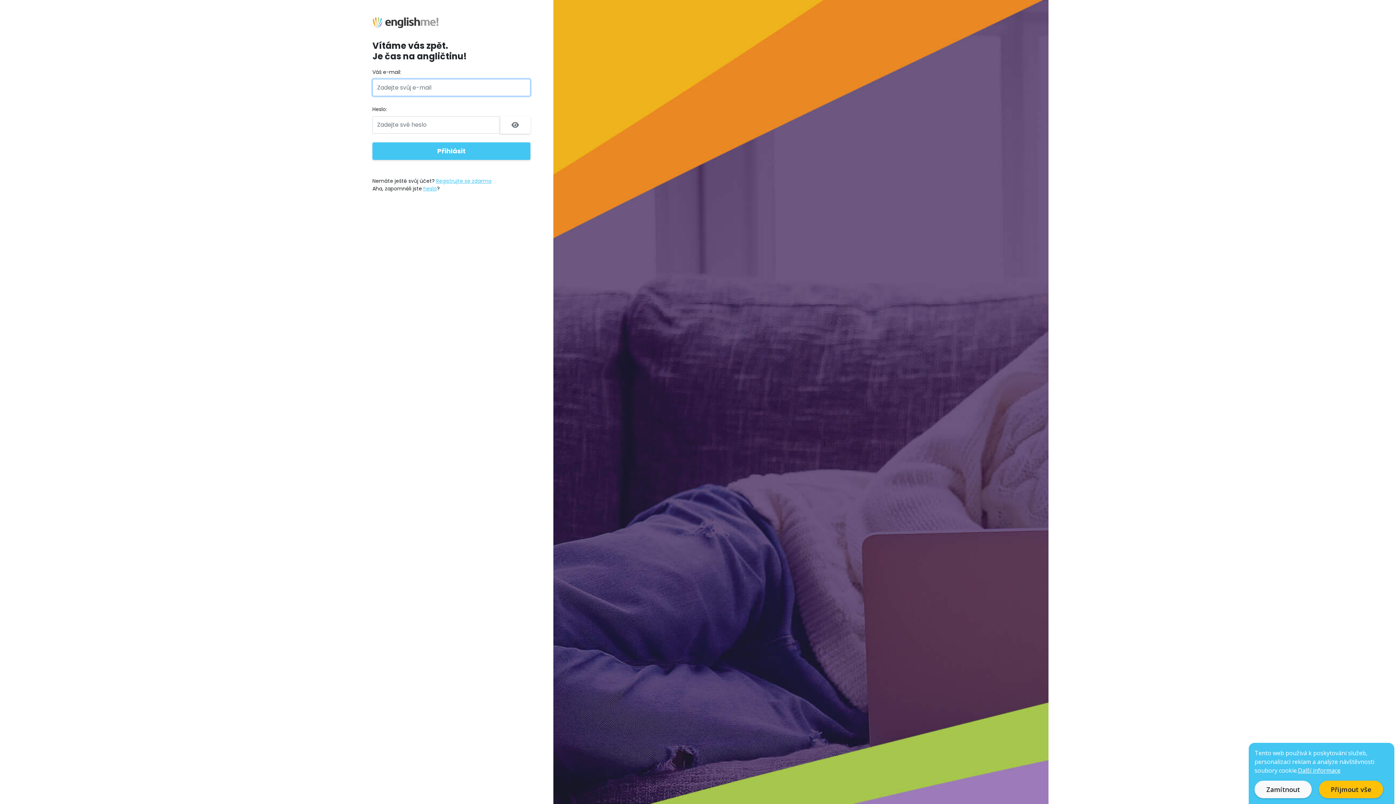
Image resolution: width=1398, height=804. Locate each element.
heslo (430, 188)
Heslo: (379, 109)
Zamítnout (1283, 789)
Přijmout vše (1351, 789)
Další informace (1319, 770)
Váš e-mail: (386, 72)
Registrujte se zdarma (463, 181)
